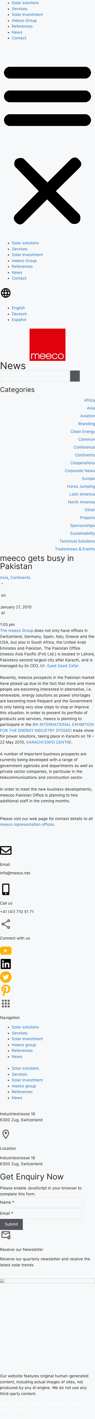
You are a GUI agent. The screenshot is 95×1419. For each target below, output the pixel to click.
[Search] (75, 376)
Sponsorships (82, 525)
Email (6, 1213)
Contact (19, 38)
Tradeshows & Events (75, 548)
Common (86, 439)
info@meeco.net (15, 873)
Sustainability (82, 533)
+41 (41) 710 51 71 (17, 911)
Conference (84, 447)
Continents (20, 577)
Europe (88, 478)
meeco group (24, 1044)
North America (81, 501)
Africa (89, 400)
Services (19, 8)
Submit (11, 1224)
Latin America (82, 494)
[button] (47, 143)
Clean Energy (83, 431)
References (22, 26)
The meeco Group (16, 630)
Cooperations (82, 462)
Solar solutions (25, 2)
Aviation (87, 415)
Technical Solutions (77, 541)
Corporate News (80, 470)
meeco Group (24, 20)
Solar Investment (27, 14)
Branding (86, 423)
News (17, 32)
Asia (4, 577)
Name (7, 1202)
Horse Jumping (81, 486)
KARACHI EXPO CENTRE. (49, 741)
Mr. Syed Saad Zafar (59, 665)
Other (90, 509)
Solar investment (27, 1038)
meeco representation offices (27, 824)
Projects (87, 517)
